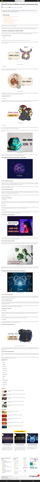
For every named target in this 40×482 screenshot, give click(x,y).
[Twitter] (34, 476)
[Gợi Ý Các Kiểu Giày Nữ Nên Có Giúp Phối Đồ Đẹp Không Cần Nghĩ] (4, 402)
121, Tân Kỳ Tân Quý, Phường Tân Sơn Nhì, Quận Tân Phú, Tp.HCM (7, 471)
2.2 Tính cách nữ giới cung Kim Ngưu (8, 22)
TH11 (2, 435)
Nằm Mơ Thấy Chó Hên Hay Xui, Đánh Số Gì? (12, 411)
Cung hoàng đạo (4, 382)
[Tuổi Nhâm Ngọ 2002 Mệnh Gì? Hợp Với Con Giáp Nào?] (4, 419)
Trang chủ (25, 459)
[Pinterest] (36, 476)
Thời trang (3, 372)
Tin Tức (25, 463)
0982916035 (3, 472)
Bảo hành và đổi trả (16, 461)
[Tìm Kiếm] (24, 0)
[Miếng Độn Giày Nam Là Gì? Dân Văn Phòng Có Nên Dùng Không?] (4, 406)
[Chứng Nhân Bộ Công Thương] (32, 467)
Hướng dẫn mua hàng (16, 463)
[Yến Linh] (2, 7)
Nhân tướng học (4, 384)
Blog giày (3, 364)
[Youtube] (37, 476)
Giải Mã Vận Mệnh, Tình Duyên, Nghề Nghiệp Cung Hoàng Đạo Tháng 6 (32, 445)
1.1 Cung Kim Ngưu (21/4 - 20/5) (7, 17)
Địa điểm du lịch (4, 374)
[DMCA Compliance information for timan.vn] (36, 467)
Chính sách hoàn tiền (17, 471)
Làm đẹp (3, 362)
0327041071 (3, 468)
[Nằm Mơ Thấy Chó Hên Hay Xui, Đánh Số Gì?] (4, 412)
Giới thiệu (25, 460)
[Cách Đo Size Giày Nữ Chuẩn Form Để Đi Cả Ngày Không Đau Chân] (4, 391)
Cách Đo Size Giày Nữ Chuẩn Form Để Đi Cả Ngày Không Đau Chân (15, 390)
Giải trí (3, 378)
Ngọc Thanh (11, 7)
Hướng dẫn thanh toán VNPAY (16, 473)
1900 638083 (16, 460)
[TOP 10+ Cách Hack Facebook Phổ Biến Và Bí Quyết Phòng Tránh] (4, 426)
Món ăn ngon (4, 366)
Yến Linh (4, 7)
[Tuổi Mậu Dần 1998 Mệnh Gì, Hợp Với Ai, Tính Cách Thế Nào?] (4, 416)
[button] (38, 444)
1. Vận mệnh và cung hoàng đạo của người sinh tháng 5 (10, 16)
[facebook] (30, 476)
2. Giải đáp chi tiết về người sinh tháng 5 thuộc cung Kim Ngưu (11, 20)
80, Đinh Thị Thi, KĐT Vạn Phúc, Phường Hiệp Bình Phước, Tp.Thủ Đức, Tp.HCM (7, 462)
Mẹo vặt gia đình (4, 368)
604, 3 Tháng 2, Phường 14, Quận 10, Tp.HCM (6, 467)
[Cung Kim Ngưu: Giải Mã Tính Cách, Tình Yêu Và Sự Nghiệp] (20, 438)
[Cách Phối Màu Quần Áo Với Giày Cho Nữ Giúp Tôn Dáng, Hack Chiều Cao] (4, 395)
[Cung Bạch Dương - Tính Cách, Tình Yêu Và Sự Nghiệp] (7, 438)
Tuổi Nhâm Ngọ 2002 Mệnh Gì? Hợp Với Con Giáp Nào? (14, 418)
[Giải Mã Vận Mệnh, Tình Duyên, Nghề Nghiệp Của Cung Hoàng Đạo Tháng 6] (32, 438)
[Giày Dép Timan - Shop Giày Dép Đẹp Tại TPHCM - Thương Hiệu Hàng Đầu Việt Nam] (2, 0)
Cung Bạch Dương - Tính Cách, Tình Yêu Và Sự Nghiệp (7, 444)
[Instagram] (31, 476)
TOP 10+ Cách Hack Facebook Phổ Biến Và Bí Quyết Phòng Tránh (15, 425)
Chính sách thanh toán (16, 469)
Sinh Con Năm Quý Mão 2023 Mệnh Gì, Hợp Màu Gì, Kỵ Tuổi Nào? (15, 422)
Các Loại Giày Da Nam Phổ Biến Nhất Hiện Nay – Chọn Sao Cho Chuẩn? (16, 397)
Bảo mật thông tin (16, 467)
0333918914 (3, 464)
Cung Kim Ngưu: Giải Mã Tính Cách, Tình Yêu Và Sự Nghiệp (20, 444)
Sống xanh (3, 376)
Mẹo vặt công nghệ (5, 380)
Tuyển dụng (25, 462)
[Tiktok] (33, 476)
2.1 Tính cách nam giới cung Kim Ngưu (8, 21)
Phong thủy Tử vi (4, 370)
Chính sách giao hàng (16, 466)
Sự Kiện (3, 386)
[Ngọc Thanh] (9, 7)
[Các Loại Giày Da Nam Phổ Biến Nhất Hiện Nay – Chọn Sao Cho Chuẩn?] (4, 398)
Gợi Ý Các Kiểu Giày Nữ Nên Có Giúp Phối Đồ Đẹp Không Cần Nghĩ (15, 401)
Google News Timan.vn (25, 465)
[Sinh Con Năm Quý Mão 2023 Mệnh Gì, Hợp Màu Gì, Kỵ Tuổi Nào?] (4, 423)
